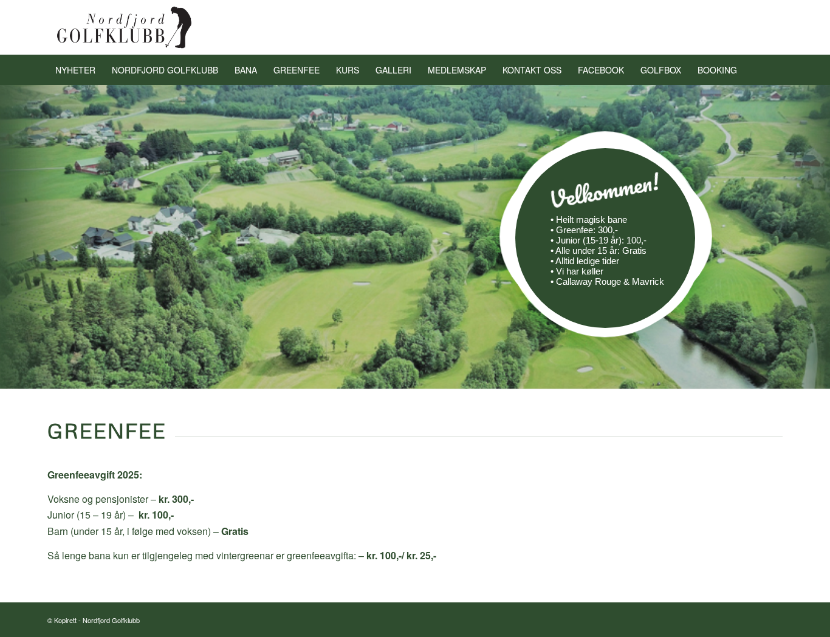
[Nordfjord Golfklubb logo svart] (124, 27)
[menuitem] (75, 70)
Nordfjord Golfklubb (111, 620)
